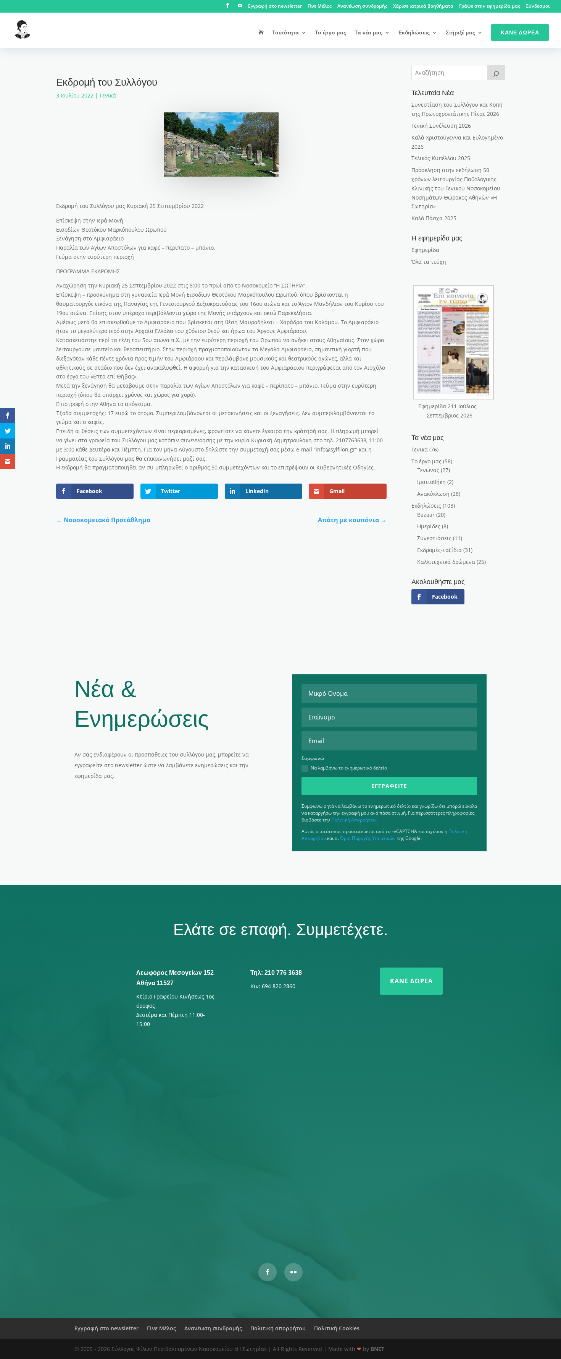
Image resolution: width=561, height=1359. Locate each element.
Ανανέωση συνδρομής (362, 6)
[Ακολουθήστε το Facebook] (267, 1272)
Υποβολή (393, 1211)
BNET (377, 1349)
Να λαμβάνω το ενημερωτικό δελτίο (349, 768)
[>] (496, 72)
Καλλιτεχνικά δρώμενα (446, 561)
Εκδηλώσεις (414, 33)
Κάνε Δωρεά (520, 32)
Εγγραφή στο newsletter (275, 6)
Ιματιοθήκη (431, 481)
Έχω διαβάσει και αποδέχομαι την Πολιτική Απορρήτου (222, 1191)
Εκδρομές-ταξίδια (439, 550)
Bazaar (426, 514)
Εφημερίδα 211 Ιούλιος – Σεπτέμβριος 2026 (449, 411)
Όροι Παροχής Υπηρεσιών (368, 838)
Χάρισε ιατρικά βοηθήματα (423, 6)
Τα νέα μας (368, 33)
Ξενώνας (428, 470)
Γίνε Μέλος (320, 6)
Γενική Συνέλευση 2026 (441, 125)
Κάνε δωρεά (411, 981)
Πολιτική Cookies (336, 1328)
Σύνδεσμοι (538, 6)
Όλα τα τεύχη (428, 261)
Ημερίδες (428, 526)
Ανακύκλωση (433, 493)
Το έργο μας (330, 33)
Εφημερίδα (425, 249)
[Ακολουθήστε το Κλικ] (293, 1272)
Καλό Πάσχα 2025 (433, 218)
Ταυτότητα (285, 33)
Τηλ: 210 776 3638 (276, 972)
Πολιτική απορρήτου (278, 1328)
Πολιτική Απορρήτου (353, 820)
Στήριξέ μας (460, 33)
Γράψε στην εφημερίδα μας (489, 6)
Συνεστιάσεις (434, 538)
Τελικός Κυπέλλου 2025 (440, 158)
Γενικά (108, 95)
